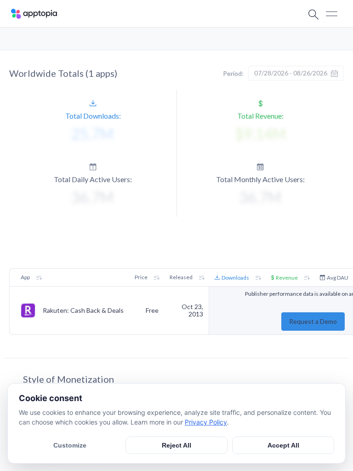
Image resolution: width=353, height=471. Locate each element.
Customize (69, 445)
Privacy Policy (206, 422)
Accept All (283, 445)
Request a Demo (313, 321)
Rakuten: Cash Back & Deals (83, 310)
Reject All (176, 445)
